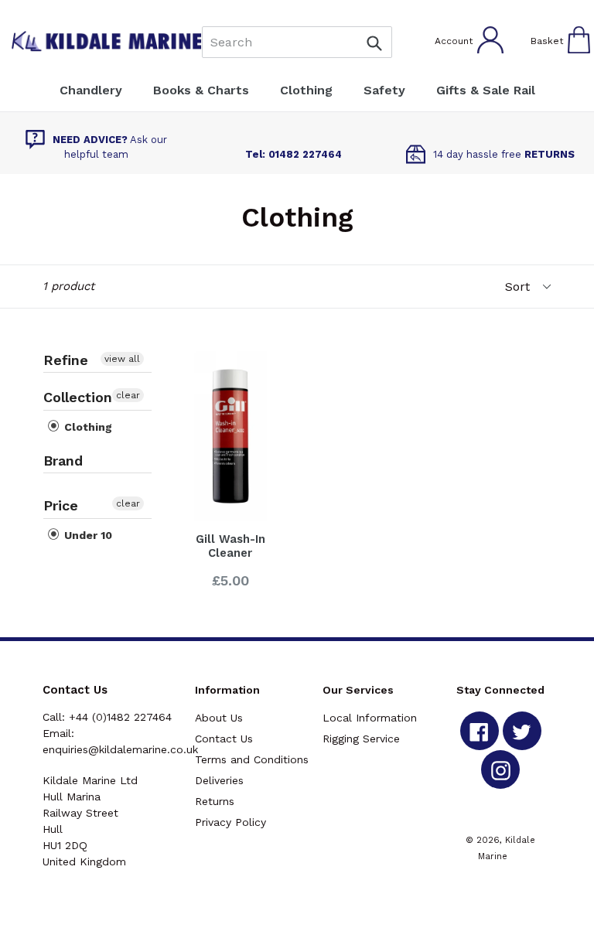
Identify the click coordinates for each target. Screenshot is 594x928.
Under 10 (86, 535)
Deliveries (219, 780)
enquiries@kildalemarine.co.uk (120, 749)
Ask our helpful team (110, 147)
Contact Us (224, 738)
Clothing (86, 427)
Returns (214, 801)
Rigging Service (361, 738)
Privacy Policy (230, 822)
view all (122, 358)
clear (128, 395)
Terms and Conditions (252, 759)
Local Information (370, 717)
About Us (219, 717)
